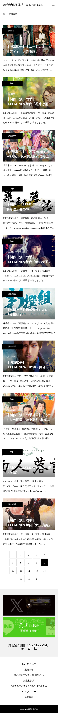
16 (29, 579)
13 (36, 571)
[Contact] (29, 648)
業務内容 (29, 669)
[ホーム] (4, 14)
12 (29, 571)
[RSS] (35, 648)
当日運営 (12, 294)
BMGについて (29, 664)
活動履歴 (29, 697)
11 (21, 571)
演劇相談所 (29, 680)
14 (44, 571)
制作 (12, 83)
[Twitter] (22, 648)
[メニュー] (53, 5)
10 (13, 571)
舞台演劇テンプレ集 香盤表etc (29, 675)
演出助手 (12, 31)
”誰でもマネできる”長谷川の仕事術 (29, 686)
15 (21, 579)
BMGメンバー (29, 691)
